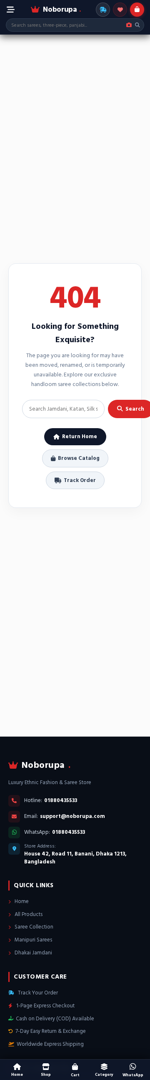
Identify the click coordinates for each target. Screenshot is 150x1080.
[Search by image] (128, 25)
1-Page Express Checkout (45, 1005)
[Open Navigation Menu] (10, 10)
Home (21, 901)
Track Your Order (37, 992)
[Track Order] (103, 10)
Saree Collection (33, 926)
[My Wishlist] (120, 10)
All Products (27, 914)
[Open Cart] (137, 10)
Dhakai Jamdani (32, 952)
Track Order (80, 480)
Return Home (79, 436)
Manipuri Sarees (32, 939)
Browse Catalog (79, 458)
